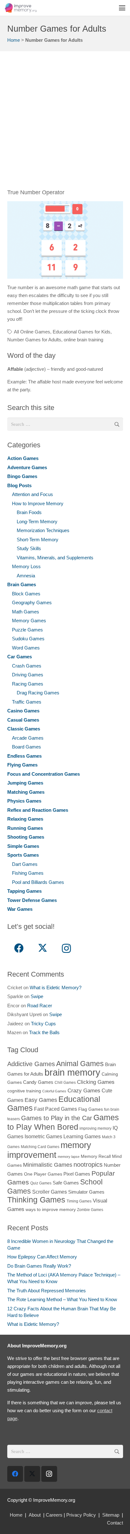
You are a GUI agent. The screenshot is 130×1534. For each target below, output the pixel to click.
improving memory (95, 1128)
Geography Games (32, 602)
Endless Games (24, 756)
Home (13, 40)
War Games (19, 909)
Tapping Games (24, 891)
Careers (54, 1515)
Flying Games (22, 764)
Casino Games (23, 710)
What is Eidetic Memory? (55, 987)
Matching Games (25, 792)
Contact (115, 1522)
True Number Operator (35, 192)
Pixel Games (76, 1174)
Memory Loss (26, 566)
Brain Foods (29, 512)
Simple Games (23, 846)
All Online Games (32, 331)
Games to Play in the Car (56, 1118)
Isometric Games (43, 1136)
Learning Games (82, 1136)
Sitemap (110, 1515)
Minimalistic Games (47, 1164)
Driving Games (27, 674)
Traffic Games (26, 702)
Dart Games (25, 864)
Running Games (25, 828)
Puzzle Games (27, 629)
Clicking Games (96, 1082)
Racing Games (27, 683)
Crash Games (26, 665)
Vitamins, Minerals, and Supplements (55, 557)
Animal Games (80, 1063)
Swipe (37, 996)
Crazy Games (84, 1090)
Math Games (25, 611)
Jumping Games (25, 783)
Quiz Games (40, 1183)
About (35, 1515)
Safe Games (66, 1182)
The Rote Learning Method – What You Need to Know (62, 1299)
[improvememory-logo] (21, 8)
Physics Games (24, 801)
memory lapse (69, 1156)
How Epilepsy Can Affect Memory (42, 1256)
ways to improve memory (51, 1209)
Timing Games (79, 1201)
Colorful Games (54, 1091)
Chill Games (65, 1082)
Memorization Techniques (43, 530)
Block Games (26, 593)
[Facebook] (19, 948)
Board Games (26, 746)
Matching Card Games (40, 1147)
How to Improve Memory (37, 503)
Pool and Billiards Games (38, 882)
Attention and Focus (32, 494)
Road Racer (39, 1005)
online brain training (83, 339)
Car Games (19, 656)
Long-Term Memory (37, 521)
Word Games (26, 647)
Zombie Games (90, 1210)
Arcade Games (28, 738)
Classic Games (23, 728)
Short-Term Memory (37, 539)
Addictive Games (31, 1063)
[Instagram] (66, 948)
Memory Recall (96, 1156)
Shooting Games (25, 837)
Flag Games (90, 1109)
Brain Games (21, 584)
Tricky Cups (43, 1023)
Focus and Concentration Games (43, 774)
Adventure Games (27, 467)
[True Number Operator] (65, 240)
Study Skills (29, 548)
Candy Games (38, 1082)
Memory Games (29, 620)
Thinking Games (36, 1199)
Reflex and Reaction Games (37, 810)
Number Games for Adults (34, 339)
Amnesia (26, 575)
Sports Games (23, 855)
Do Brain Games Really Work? (39, 1266)
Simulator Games (86, 1192)
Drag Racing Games (38, 692)
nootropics (88, 1164)
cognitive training (24, 1091)
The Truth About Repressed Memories (46, 1290)
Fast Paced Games (55, 1109)
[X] (43, 948)
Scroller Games (49, 1192)
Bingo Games (22, 476)
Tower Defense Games (32, 900)
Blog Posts (19, 485)
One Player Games (43, 1174)
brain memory (72, 1072)
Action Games (22, 458)
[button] (122, 8)
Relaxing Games (25, 819)
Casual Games (23, 720)
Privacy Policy (81, 1515)
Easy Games (41, 1099)
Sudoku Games (28, 638)
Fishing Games (28, 873)
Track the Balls (44, 1032)
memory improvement (49, 1150)
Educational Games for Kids (81, 331)
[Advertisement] (65, 123)
